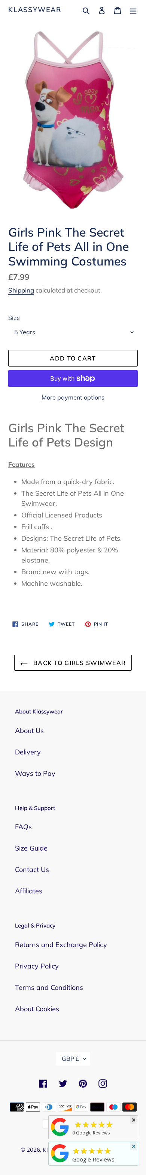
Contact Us (32, 869)
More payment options (73, 397)
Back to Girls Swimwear (78, 663)
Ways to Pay (35, 773)
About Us (29, 730)
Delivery (28, 752)
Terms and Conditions (49, 987)
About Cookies (37, 1009)
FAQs (23, 826)
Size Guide (31, 848)
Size (14, 317)
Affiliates (28, 891)
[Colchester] (60, 1135)
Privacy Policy (37, 966)
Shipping (21, 290)
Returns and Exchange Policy (61, 944)
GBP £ (70, 1058)
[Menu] (133, 9)
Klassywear (35, 10)
